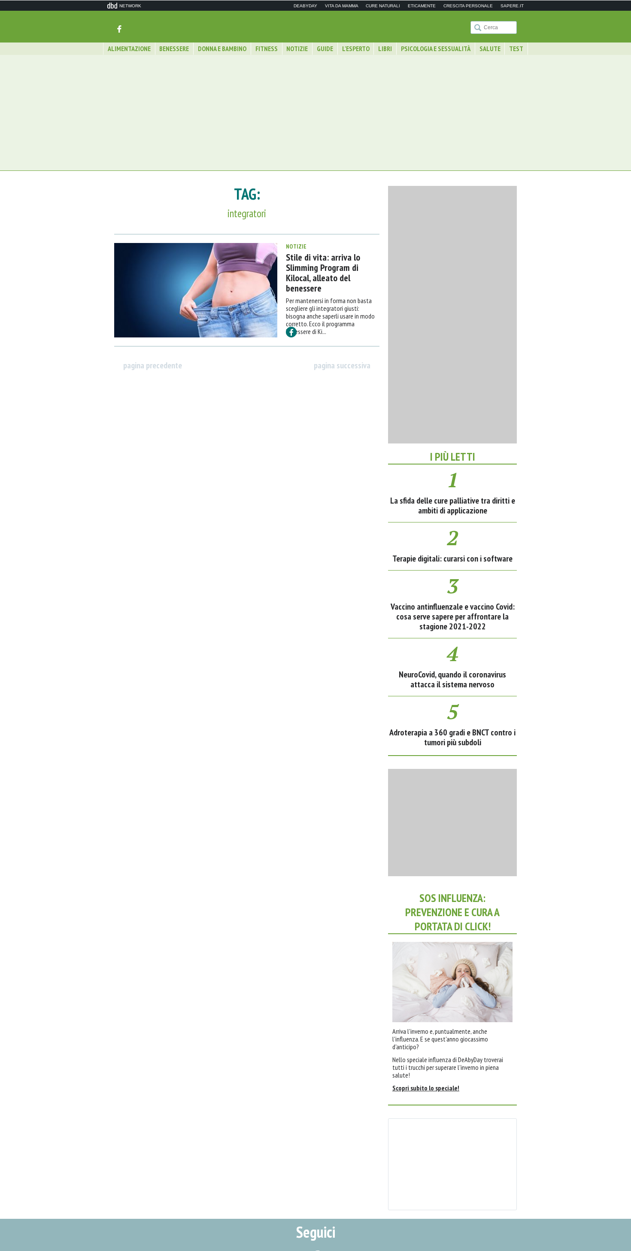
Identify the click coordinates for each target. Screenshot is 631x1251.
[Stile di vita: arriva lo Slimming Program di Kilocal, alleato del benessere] (195, 290)
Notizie (297, 48)
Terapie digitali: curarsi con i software (452, 558)
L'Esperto (356, 48)
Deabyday (305, 5)
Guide (325, 48)
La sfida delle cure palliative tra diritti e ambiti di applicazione (452, 505)
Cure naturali (383, 5)
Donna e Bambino (222, 48)
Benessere (174, 48)
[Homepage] (315, 26)
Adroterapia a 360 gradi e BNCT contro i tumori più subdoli (452, 737)
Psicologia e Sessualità (435, 48)
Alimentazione (129, 48)
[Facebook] (119, 28)
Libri (385, 48)
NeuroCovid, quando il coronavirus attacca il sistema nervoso (452, 679)
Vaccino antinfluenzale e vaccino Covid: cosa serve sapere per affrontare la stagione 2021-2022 (453, 616)
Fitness (266, 48)
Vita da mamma (341, 5)
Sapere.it (512, 5)
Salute (490, 48)
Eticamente (422, 5)
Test (516, 48)
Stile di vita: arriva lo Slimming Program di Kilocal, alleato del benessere (323, 272)
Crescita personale (468, 5)
